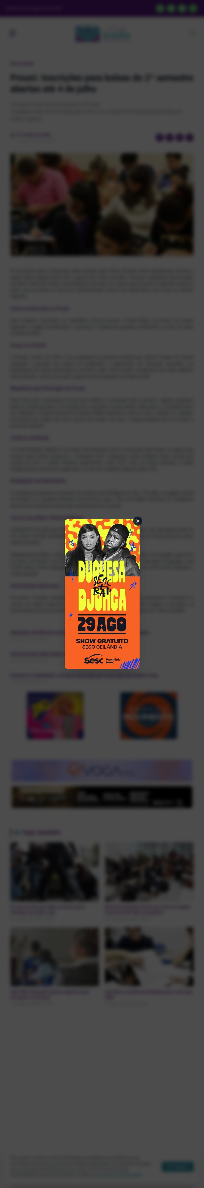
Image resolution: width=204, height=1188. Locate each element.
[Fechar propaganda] (138, 521)
